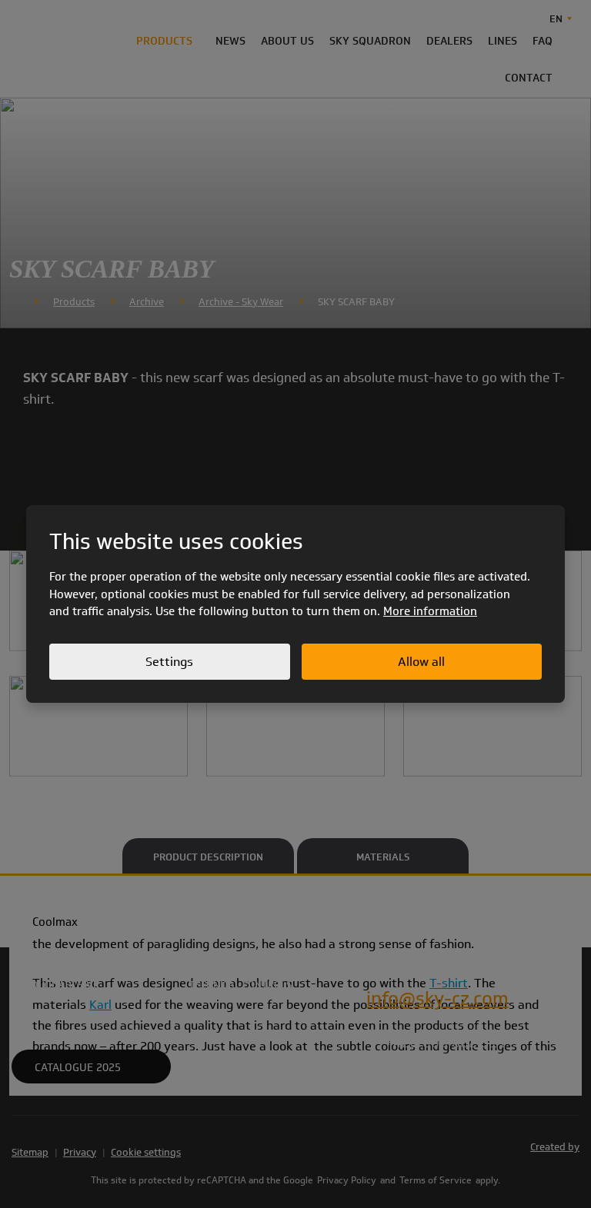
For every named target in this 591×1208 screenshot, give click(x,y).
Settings (169, 662)
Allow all (421, 662)
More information (430, 611)
